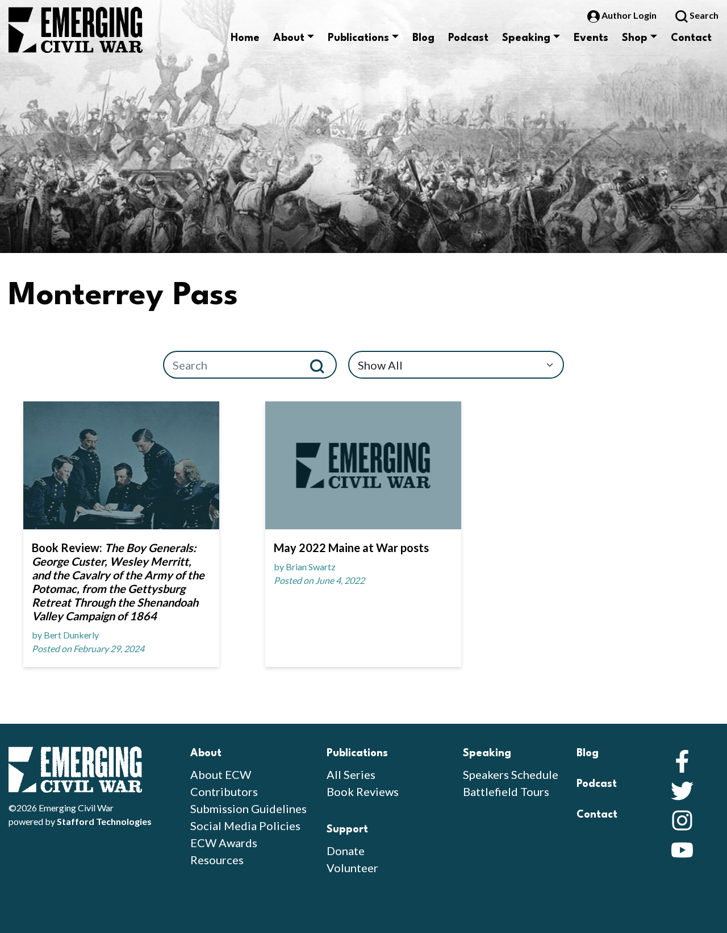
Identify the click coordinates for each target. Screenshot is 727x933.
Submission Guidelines (248, 808)
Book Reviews (363, 791)
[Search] (322, 365)
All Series (351, 774)
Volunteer (352, 867)
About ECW (220, 774)
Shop (634, 38)
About (288, 38)
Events (591, 38)
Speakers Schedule (510, 774)
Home (245, 38)
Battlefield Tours (506, 791)
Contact (691, 38)
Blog (423, 38)
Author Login (629, 15)
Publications (358, 38)
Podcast (468, 38)
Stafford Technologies (104, 821)
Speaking (526, 38)
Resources (217, 859)
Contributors (224, 791)
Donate (346, 850)
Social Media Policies (245, 825)
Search (703, 15)
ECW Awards (223, 842)
